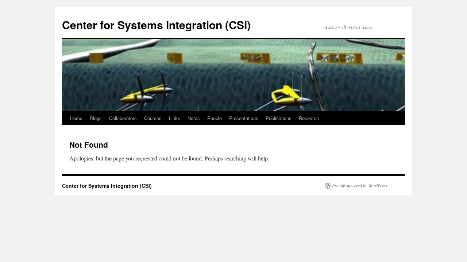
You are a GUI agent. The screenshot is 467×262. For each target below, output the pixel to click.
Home (76, 118)
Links (174, 118)
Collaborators (123, 118)
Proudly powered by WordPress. (360, 185)
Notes (194, 118)
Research (309, 118)
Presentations (243, 118)
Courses (153, 118)
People (214, 118)
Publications (279, 118)
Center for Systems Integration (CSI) (156, 24)
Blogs (96, 118)
